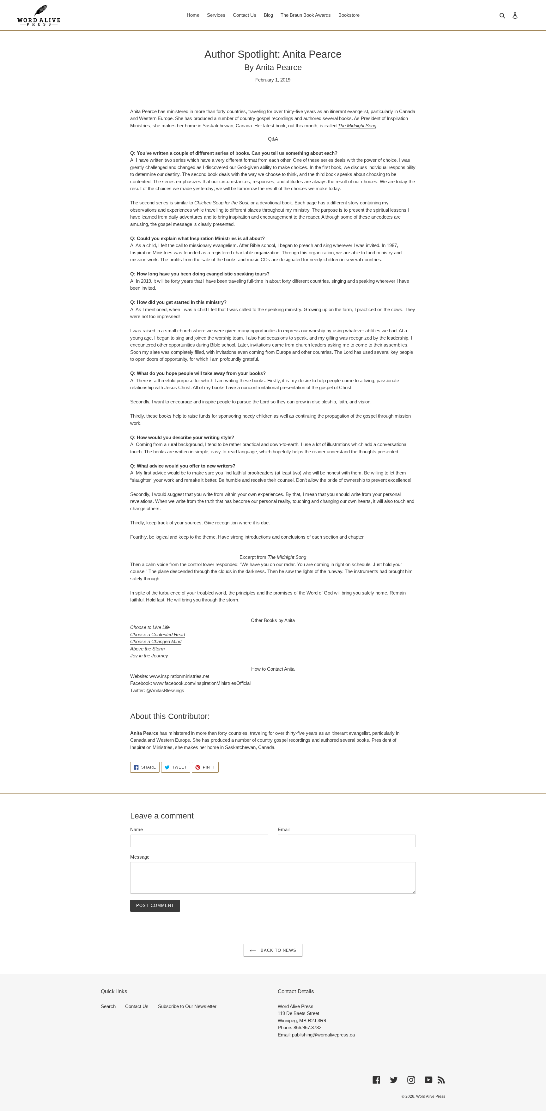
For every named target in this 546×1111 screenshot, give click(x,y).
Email (283, 829)
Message (139, 857)
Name (136, 829)
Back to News (278, 950)
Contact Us (137, 1006)
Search (108, 1006)
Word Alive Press (430, 1096)
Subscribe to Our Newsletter (187, 1006)
